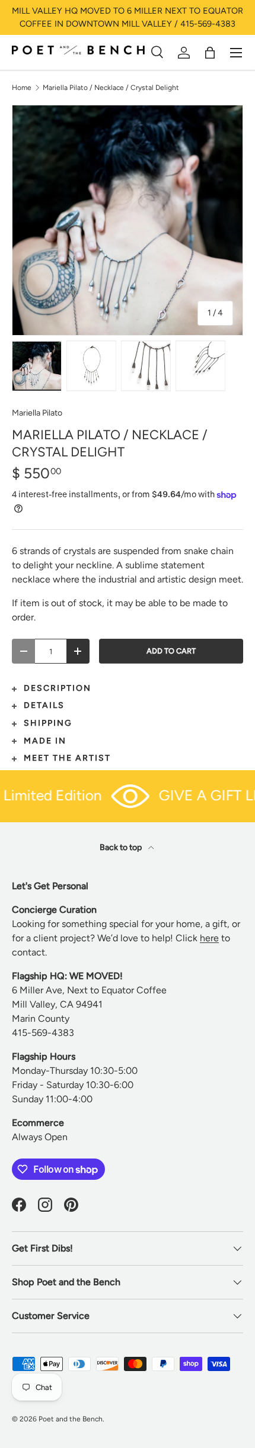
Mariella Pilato (37, 413)
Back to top (122, 847)
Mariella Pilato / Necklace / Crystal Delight (111, 87)
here (209, 938)
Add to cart (171, 650)
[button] (210, 53)
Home (21, 87)
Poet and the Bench (71, 1419)
